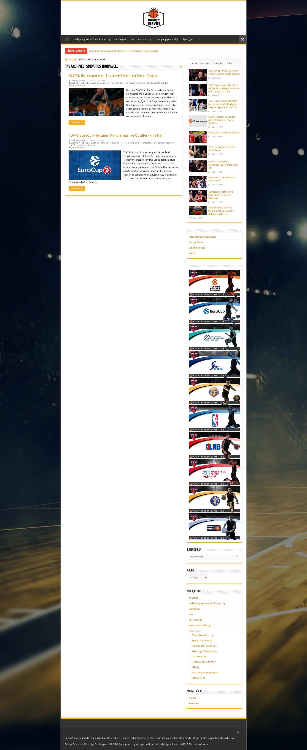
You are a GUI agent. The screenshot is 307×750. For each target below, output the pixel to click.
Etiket (230, 63)
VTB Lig (195, 667)
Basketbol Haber (78, 83)
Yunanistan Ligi (199, 656)
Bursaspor (105, 83)
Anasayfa (67, 39)
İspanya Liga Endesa (202, 640)
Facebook (194, 703)
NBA (132, 39)
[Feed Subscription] (181, 66)
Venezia (77, 145)
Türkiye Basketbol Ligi (203, 635)
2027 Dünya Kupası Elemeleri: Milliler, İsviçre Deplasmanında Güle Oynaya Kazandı (223, 88)
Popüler (205, 63)
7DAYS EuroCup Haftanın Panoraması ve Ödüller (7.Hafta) (116, 135)
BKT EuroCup (145, 39)
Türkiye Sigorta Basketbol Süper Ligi (92, 39)
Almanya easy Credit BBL (204, 646)
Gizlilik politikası (197, 248)
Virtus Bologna (88, 145)
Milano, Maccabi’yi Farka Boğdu (224, 132)
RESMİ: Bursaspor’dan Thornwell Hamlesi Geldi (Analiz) (113, 75)
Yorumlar (218, 63)
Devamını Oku (77, 122)
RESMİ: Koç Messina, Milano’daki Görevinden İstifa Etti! (223, 164)
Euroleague (120, 39)
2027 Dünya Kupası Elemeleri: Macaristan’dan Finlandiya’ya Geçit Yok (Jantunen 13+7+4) (223, 104)
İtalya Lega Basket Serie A (204, 651)
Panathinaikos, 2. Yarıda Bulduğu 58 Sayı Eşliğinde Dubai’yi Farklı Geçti (221, 210)
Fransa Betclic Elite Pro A (204, 662)
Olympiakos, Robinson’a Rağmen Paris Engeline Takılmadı (220, 195)
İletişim (192, 253)
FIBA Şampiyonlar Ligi (166, 39)
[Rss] (237, 732)
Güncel (193, 63)
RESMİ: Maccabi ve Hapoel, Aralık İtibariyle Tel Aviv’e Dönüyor (221, 119)
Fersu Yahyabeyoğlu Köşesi (123, 83)
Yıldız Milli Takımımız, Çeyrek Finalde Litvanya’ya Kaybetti (118, 50)
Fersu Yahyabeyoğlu (79, 80)
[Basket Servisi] (153, 17)
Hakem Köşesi (198, 678)
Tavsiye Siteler (196, 242)
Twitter (192, 698)
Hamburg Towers (133, 143)
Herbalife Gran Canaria (152, 143)
